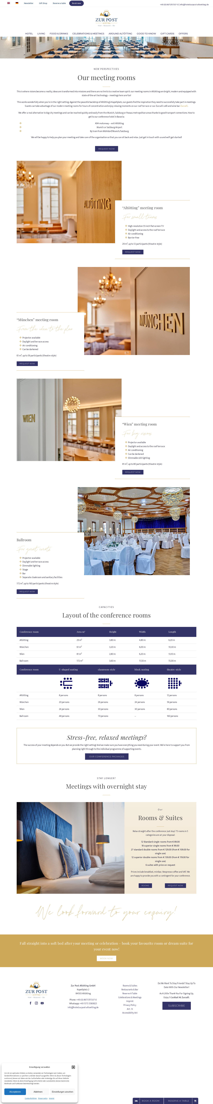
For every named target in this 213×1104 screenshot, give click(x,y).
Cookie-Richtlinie (31, 1098)
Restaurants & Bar (129, 990)
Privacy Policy (129, 1005)
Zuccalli (184, 106)
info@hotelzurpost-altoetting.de (194, 4)
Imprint (51, 1098)
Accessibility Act (130, 1013)
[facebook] (30, 1003)
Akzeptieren (15, 1092)
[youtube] (42, 1003)
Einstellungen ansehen (62, 1092)
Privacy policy (43, 1098)
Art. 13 (130, 1009)
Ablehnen (38, 1092)
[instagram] (36, 1003)
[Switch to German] (17, 3)
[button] (73, 1067)
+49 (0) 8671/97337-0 (169, 4)
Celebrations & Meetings (129, 997)
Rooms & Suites (130, 986)
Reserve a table (129, 994)
